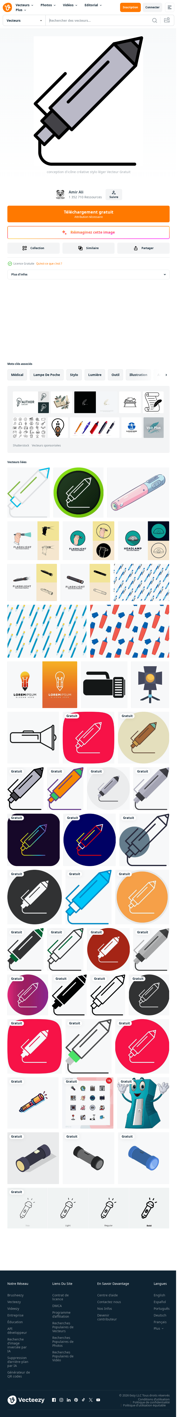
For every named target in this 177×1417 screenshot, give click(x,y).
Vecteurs (23, 5)
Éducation (15, 1322)
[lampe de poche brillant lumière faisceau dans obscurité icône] (33, 737)
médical (17, 375)
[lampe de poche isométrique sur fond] (88, 1158)
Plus (19, 10)
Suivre (113, 197)
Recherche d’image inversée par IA (17, 1345)
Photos (46, 5)
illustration (138, 375)
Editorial (91, 5)
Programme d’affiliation (60, 1314)
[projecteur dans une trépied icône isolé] (150, 684)
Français (156, 1322)
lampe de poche (46, 375)
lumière (94, 375)
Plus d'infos (19, 274)
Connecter (152, 7)
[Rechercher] (154, 20)
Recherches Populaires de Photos (61, 1341)
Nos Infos (102, 1308)
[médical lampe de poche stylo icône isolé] (138, 492)
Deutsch (156, 1315)
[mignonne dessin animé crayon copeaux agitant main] (143, 1103)
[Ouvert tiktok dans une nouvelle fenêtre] (83, 1400)
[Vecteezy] (7, 7)
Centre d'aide (105, 1295)
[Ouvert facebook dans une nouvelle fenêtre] (54, 1400)
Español (156, 1302)
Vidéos (68, 5)
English (156, 1295)
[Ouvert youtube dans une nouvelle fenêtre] (98, 1400)
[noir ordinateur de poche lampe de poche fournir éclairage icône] (104, 684)
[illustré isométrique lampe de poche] (33, 1158)
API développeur (17, 1330)
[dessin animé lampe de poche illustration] (33, 1103)
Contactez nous (106, 1302)
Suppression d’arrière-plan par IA (17, 1362)
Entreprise (15, 1315)
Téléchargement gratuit (88, 214)
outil (115, 375)
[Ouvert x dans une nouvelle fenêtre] (91, 1400)
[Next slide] (158, 374)
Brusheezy (15, 1295)
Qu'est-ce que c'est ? (49, 264)
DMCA (55, 1306)
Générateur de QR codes (17, 1374)
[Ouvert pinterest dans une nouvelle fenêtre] (76, 1400)
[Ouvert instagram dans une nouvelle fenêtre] (61, 1400)
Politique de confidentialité (147, 1402)
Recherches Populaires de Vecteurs (61, 1327)
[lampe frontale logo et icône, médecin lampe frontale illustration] (143, 540)
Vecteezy (14, 1302)
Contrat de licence (59, 1297)
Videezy (13, 1308)
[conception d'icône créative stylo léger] (28, 492)
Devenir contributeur (104, 1317)
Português (158, 1308)
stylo (74, 375)
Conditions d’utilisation (150, 1399)
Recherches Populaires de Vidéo (61, 1356)
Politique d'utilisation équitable (141, 1405)
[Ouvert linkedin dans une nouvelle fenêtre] (69, 1400)
